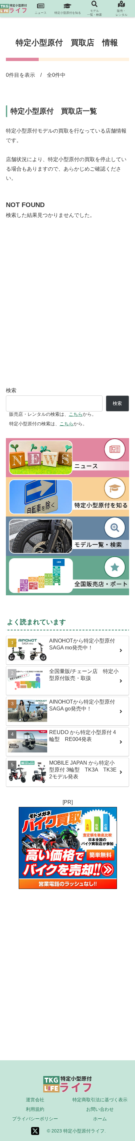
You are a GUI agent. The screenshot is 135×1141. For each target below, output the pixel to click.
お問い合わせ (100, 1109)
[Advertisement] (67, 308)
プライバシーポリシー (35, 1118)
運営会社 (35, 1099)
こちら (76, 414)
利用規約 (35, 1109)
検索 (11, 390)
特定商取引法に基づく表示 (99, 1099)
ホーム (100, 1118)
